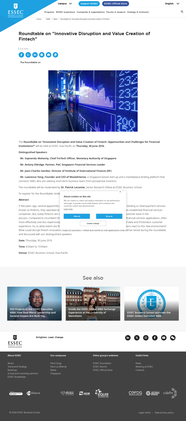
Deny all (109, 216)
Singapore (55, 373)
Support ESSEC (89, 3)
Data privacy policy (164, 412)
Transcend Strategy (17, 367)
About (11, 363)
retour (39, 19)
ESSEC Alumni (100, 367)
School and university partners (23, 373)
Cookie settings (93, 224)
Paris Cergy (56, 363)
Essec (48, 19)
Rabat (53, 370)
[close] (120, 191)
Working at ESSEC (144, 367)
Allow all (77, 216)
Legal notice (145, 412)
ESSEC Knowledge (17, 377)
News (55, 19)
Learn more (68, 209)
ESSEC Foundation (102, 363)
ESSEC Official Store (115, 3)
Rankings (12, 370)
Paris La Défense (58, 367)
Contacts (140, 370)
